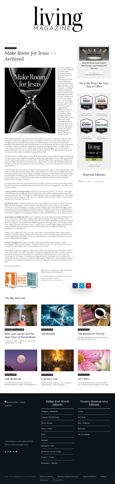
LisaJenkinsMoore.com (49, 278)
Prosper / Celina (47, 457)
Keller (43, 434)
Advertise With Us (46, 476)
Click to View (86, 113)
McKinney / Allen (47, 446)
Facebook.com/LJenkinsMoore (52, 280)
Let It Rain (83, 379)
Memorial (81, 429)
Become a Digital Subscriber (68, 476)
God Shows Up (13, 379)
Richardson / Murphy (49, 463)
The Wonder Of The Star (91, 333)
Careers (103, 476)
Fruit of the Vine (14, 43)
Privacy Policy (58, 480)
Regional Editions (89, 476)
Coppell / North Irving (50, 417)
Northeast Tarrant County (51, 452)
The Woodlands (84, 434)
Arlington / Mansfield (49, 412)
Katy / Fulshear (84, 423)
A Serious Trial (49, 379)
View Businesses (94, 73)
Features (8, 329)
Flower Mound (46, 423)
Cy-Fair (80, 412)
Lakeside (44, 440)
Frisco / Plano (46, 429)
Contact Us (44, 480)
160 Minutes (48, 333)
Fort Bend (81, 417)
